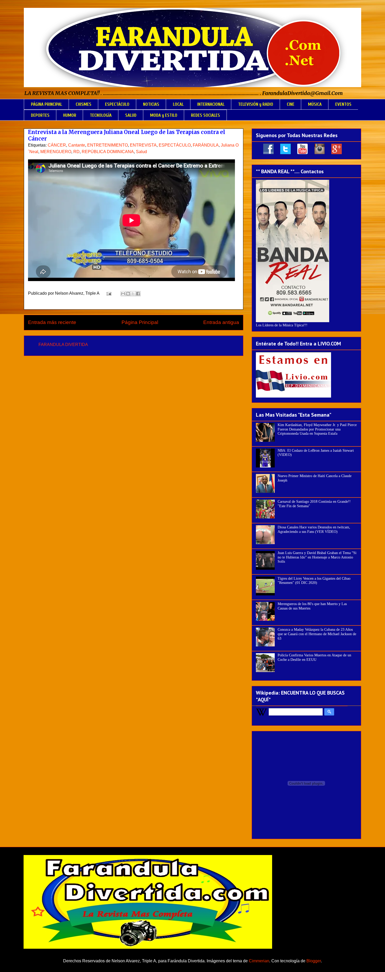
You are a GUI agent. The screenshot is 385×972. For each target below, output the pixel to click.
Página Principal (140, 322)
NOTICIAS (151, 104)
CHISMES (83, 104)
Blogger (313, 961)
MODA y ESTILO (163, 115)
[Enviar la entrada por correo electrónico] (108, 293)
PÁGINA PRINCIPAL (46, 104)
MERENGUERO (55, 151)
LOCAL (178, 104)
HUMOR (69, 115)
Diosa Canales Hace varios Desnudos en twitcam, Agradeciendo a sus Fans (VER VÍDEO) (314, 529)
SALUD (130, 115)
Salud (141, 151)
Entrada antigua (221, 322)
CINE (290, 104)
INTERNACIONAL (210, 104)
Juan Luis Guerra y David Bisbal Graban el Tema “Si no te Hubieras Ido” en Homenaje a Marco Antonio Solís (317, 557)
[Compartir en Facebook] (138, 293)
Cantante (76, 145)
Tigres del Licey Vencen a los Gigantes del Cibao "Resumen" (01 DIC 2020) (314, 581)
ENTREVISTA (143, 145)
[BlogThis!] (128, 293)
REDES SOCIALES (205, 115)
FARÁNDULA (206, 145)
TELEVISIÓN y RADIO (255, 104)
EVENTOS (343, 104)
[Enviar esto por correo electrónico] (123, 293)
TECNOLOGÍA (101, 115)
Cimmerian (259, 961)
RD (76, 151)
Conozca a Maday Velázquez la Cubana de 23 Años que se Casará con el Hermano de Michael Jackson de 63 (317, 634)
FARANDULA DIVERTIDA (63, 344)
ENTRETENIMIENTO (107, 145)
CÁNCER (57, 145)
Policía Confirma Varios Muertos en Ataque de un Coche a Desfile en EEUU (314, 657)
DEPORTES (40, 115)
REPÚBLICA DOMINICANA (108, 151)
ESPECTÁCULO (117, 104)
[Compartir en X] (133, 293)
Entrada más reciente (52, 322)
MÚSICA (315, 104)
